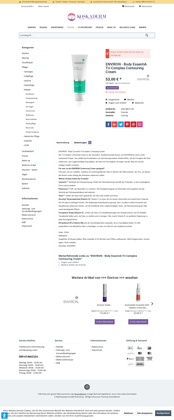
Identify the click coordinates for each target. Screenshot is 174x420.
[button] (4, 415)
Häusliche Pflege (31, 136)
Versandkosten (80, 394)
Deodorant (29, 94)
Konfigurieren (163, 413)
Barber (25, 183)
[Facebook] (108, 124)
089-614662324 (28, 356)
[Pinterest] (127, 124)
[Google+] (115, 124)
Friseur (25, 156)
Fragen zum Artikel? (117, 102)
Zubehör (28, 140)
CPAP (26, 145)
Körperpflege (30, 123)
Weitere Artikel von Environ (73, 265)
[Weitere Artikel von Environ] (143, 77)
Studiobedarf (28, 151)
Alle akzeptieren (144, 413)
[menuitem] (146, 6)
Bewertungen (82, 142)
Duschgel (29, 106)
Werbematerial (28, 179)
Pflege (25, 67)
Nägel (24, 174)
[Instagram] (140, 124)
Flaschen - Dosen (29, 169)
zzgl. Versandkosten (122, 83)
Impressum (27, 226)
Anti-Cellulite (31, 119)
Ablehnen (128, 413)
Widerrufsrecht (29, 215)
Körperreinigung (32, 132)
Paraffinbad (27, 62)
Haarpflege (29, 85)
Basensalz (29, 128)
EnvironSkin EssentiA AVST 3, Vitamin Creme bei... (138, 306)
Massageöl (29, 102)
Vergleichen (113, 99)
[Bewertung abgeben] (121, 75)
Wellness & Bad (29, 165)
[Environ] (71, 299)
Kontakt (25, 205)
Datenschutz (27, 218)
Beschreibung (63, 142)
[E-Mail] (133, 124)
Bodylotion (29, 115)
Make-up (26, 160)
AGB (24, 222)
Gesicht (27, 80)
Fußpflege (28, 76)
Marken (25, 53)
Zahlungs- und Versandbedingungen (32, 210)
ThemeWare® (114, 397)
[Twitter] (121, 124)
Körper (27, 89)
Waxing (25, 58)
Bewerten (139, 102)
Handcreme (30, 111)
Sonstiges (28, 71)
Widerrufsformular (64, 359)
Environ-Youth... (104, 305)
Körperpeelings (31, 98)
